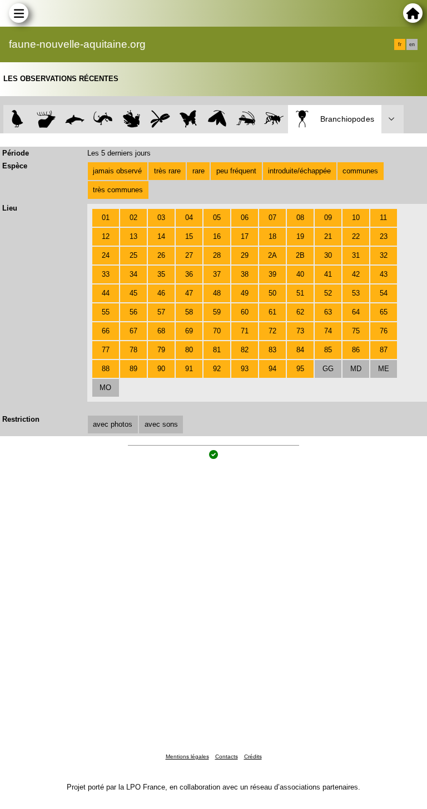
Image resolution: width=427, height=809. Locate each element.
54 (384, 293)
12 (106, 236)
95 (300, 368)
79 (161, 350)
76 (384, 331)
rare (198, 171)
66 (106, 331)
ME (383, 368)
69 (189, 331)
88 (106, 368)
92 (217, 368)
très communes (118, 190)
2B (300, 255)
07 (272, 217)
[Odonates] (160, 119)
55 (106, 312)
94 (272, 368)
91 (189, 368)
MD (355, 368)
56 (133, 312)
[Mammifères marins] (75, 119)
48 (217, 293)
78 (133, 350)
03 (161, 217)
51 (300, 293)
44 (106, 293)
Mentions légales (187, 756)
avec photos (112, 424)
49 (245, 293)
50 (272, 293)
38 (245, 274)
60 (245, 312)
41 (328, 274)
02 (133, 217)
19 (300, 236)
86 (356, 350)
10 (356, 217)
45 (133, 293)
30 (328, 255)
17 (245, 236)
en (412, 44)
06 (245, 217)
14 (161, 236)
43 (384, 274)
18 (272, 236)
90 (161, 368)
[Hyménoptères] (274, 119)
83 (272, 350)
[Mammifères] (46, 119)
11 (383, 217)
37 (217, 274)
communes (360, 171)
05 (217, 217)
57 (161, 312)
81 (217, 350)
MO (105, 387)
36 (189, 274)
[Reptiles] (103, 119)
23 (384, 236)
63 (328, 312)
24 (106, 255)
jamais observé (117, 171)
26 (161, 255)
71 (245, 331)
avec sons (161, 424)
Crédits (253, 756)
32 (384, 255)
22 (356, 236)
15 (189, 236)
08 (300, 217)
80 (189, 350)
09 (328, 217)
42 (356, 274)
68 (161, 331)
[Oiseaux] (17, 119)
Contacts (226, 756)
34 (133, 274)
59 (217, 312)
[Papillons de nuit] (217, 119)
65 (384, 312)
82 (245, 350)
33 (106, 274)
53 (356, 293)
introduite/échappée (299, 171)
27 (189, 255)
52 (328, 293)
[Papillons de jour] (189, 119)
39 (272, 274)
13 (133, 236)
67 (133, 331)
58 (189, 312)
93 (245, 368)
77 (106, 350)
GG (328, 368)
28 (217, 255)
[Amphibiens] (131, 119)
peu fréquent (236, 171)
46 (161, 293)
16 (217, 236)
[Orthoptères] (245, 119)
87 (384, 350)
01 (106, 217)
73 (300, 331)
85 (328, 350)
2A (272, 255)
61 (272, 312)
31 (356, 255)
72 (272, 331)
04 (189, 217)
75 (356, 331)
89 (133, 368)
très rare (167, 171)
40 (300, 274)
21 (328, 236)
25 (133, 255)
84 (300, 350)
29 (245, 255)
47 (189, 293)
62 (300, 312)
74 (328, 331)
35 (161, 274)
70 (217, 331)
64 (356, 312)
